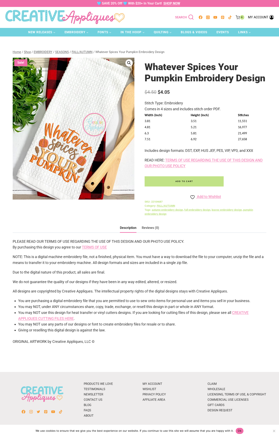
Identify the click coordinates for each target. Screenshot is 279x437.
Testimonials (94, 389)
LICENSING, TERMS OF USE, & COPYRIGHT (237, 394)
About (89, 415)
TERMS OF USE (94, 247)
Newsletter (93, 394)
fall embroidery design (197, 209)
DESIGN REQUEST (220, 410)
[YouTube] (215, 17)
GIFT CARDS (216, 405)
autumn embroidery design (167, 209)
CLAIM (212, 384)
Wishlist (149, 389)
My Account (152, 384)
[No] (274, 431)
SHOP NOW (171, 3)
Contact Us (93, 400)
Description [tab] (128, 228)
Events (223, 32)
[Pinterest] (222, 17)
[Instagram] (208, 17)
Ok (239, 430)
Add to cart (184, 181)
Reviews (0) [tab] (150, 228)
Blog (87, 405)
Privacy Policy (154, 394)
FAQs (87, 410)
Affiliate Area (154, 400)
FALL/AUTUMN (166, 205)
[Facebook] (200, 17)
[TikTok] (230, 17)
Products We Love (98, 384)
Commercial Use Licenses (228, 400)
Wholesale (216, 389)
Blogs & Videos (194, 32)
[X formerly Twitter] (38, 411)
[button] (129, 63)
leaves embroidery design (227, 209)
